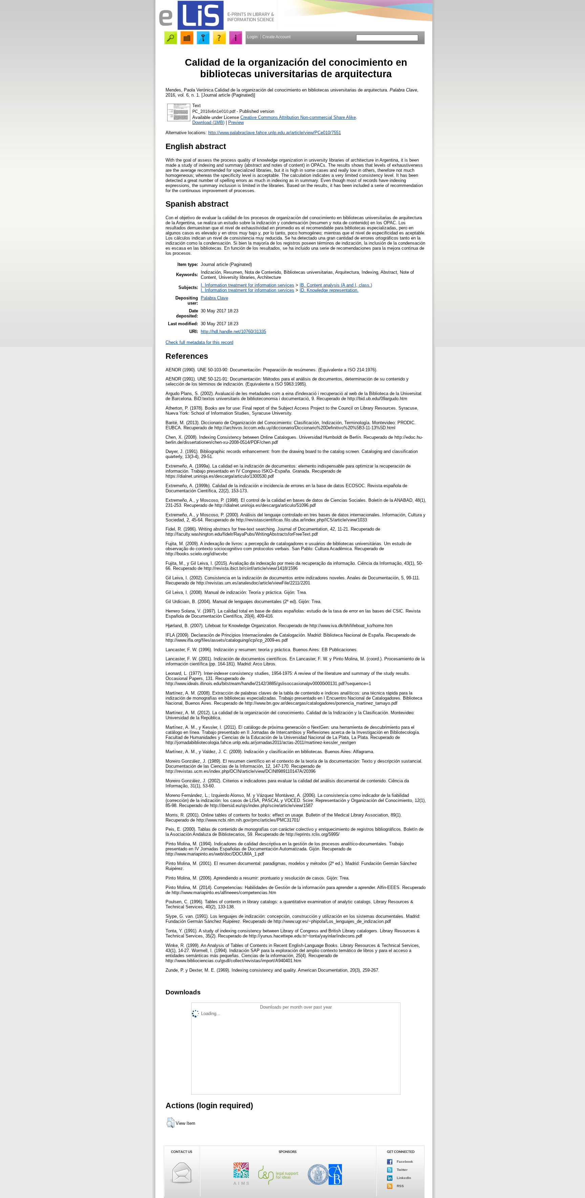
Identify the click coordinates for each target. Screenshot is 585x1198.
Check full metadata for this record (199, 342)
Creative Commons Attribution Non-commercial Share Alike (298, 117)
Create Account (276, 37)
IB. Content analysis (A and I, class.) (336, 285)
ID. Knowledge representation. (329, 290)
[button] (170, 1123)
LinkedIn (403, 1178)
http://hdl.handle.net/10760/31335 (233, 331)
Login (252, 37)
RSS (400, 1186)
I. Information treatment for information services (247, 285)
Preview (236, 122)
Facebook (404, 1161)
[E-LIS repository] (216, 28)
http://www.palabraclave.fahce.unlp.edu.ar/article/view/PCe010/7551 (274, 132)
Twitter (402, 1170)
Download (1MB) (208, 122)
